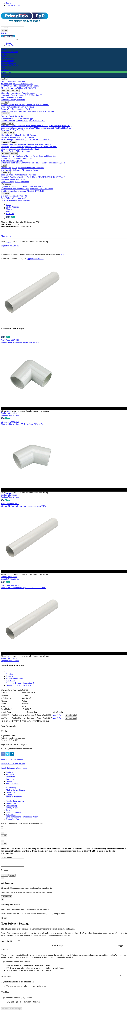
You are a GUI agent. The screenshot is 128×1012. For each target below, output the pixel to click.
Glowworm (12, 88)
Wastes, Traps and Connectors (44, 156)
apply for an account (35, 258)
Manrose (32, 175)
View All (23, 196)
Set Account (6, 897)
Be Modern (22, 168)
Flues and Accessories (10, 90)
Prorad (17, 116)
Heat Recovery (7, 191)
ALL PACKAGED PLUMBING (43, 147)
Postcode (4, 870)
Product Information (9, 413)
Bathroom (5, 156)
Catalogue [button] (5, 76)
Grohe (29, 158)
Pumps (3, 109)
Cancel (4, 875)
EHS (12, 86)
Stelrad (26, 118)
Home (8, 205)
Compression (34, 126)
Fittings (4, 137)
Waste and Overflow (43, 144)
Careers (9, 794)
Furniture (11, 158)
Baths (3, 160)
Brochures (10, 774)
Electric (4, 88)
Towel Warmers (23, 200)
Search (4, 30)
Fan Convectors (16, 118)
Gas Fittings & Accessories (51, 126)
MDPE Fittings (7, 139)
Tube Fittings (34, 149)
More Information (8, 236)
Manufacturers (11, 781)
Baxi (9, 81)
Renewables (6, 184)
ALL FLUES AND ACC (32, 95)
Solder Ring (67, 126)
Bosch (9, 83)
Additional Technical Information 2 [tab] (20, 683)
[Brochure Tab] (2, 826)
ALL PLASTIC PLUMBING (40, 139)
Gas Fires (4, 170)
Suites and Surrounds (35, 168)
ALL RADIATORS (37, 121)
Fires (4, 165)
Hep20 (24, 137)
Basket (3, 33)
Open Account (12, 45)
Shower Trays (21, 158)
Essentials (6, 172)
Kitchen (4, 158)
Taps (17, 160)
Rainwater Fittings (12, 135)
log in (8, 241)
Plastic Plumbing (8, 133)
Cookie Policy (11, 805)
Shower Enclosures (17, 156)
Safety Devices (26, 109)
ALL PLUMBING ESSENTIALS (51, 177)
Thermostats (30, 105)
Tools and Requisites (21, 147)
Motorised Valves (29, 111)
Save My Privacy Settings (11, 1009)
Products (9, 772)
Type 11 (24, 116)
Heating (5, 102)
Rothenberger (19, 179)
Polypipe (31, 137)
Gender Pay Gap (12, 819)
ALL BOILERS (30, 88)
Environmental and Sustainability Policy (22, 817)
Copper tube (29, 128)
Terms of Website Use (14, 797)
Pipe (2, 135)
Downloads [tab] (10, 681)
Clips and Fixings (8, 149)
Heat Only (5, 86)
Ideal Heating (19, 86)
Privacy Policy (12, 808)
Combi (3, 81)
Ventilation (26, 151)
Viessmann (20, 81)
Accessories (5, 95)
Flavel (11, 170)
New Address (6, 857)
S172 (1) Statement (13, 812)
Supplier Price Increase (15, 801)
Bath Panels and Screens (10, 163)
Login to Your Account (10, 246)
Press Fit (20, 130)
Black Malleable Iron (16, 198)
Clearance (5, 193)
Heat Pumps (6, 189)
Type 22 (32, 118)
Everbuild (25, 181)
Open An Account (13, 5)
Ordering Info (71, 715)
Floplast (9, 209)
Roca (63, 163)
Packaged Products (9, 142)
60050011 (10, 214)
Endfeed (13, 130)
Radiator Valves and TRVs (11, 111)
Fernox (17, 181)
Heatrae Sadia (18, 83)
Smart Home (20, 105)
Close (4, 836)
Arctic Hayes (32, 177)
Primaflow (24, 175)
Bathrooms (5, 144)
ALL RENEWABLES (35, 191)
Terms (8, 810)
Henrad (19, 121)
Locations (10, 779)
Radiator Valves (15, 151)
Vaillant (20, 88)
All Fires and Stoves (30, 170)
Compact (4, 116)
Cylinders (5, 107)
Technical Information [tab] (14, 678)
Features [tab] (9, 676)
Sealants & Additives (9, 177)
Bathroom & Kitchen (9, 154)
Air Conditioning (15, 186)
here (62, 254)
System (4, 83)
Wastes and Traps (14, 137)
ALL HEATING (42, 105)
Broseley (17, 170)
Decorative (5, 118)
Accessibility (11, 788)
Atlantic (25, 121)
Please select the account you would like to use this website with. (26, 888)
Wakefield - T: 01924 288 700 (13, 764)
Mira (21, 160)
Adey (17, 196)
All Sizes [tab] (9, 674)
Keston (18, 93)
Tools (3, 175)
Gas (11, 147)
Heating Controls (7, 105)
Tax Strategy (11, 814)
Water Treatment (13, 109)
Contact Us (10, 792)
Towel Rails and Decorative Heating (46, 163)
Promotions (10, 777)
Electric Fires (6, 168)
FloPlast (17, 139)
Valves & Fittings (27, 107)
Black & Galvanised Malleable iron (15, 126)
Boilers (4, 79)
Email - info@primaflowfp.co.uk (14, 768)
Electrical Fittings (13, 175)
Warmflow (28, 83)
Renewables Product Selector (41, 189)
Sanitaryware (26, 163)
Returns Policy (12, 803)
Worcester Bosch (32, 86)
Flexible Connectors (18, 144)
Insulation (5, 179)
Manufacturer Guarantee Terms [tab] (18, 685)
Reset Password (12, 783)
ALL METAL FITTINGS (60, 128)
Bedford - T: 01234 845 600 (12, 759)
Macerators (10, 160)
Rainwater (30, 144)
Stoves (14, 168)
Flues (3, 93)
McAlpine (24, 139)
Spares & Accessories (45, 111)
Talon (11, 179)
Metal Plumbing (7, 123)
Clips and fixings (7, 181)
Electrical (4, 151)
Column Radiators (8, 121)
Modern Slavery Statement (16, 790)
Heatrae (9, 97)
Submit (12, 875)
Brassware (5, 130)
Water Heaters (14, 107)
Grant (13, 81)
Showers (28, 156)
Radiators (5, 114)
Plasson (33, 135)
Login (8, 43)
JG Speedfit (24, 135)
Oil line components (42, 128)
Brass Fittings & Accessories (12, 128)
